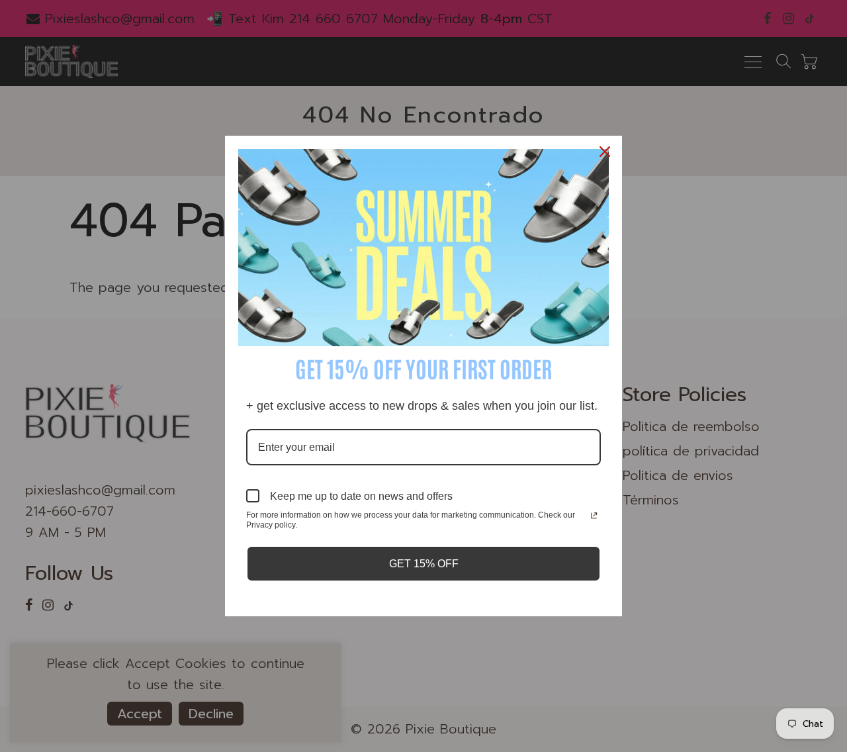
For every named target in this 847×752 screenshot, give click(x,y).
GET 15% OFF (424, 563)
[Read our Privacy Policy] (594, 516)
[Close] (606, 151)
